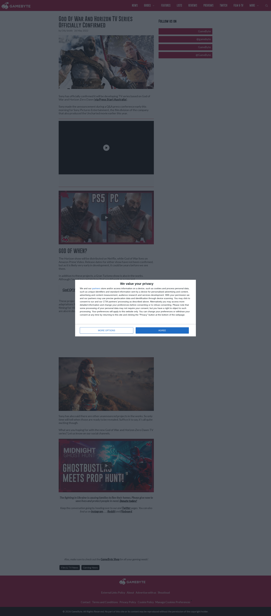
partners (96, 288)
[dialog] (135, 308)
